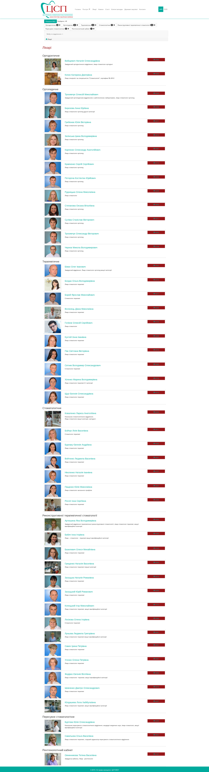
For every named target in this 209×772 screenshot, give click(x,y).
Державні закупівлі (130, 9)
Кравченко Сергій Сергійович (79, 163)
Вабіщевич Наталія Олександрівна (82, 60)
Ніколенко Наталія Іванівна (78, 472)
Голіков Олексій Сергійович (78, 322)
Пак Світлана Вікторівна (77, 350)
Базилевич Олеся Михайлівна (80, 549)
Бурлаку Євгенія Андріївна (78, 444)
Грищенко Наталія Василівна (79, 563)
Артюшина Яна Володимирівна (80, 520)
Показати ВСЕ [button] (51, 21)
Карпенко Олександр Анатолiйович (82, 149)
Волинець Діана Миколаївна (79, 308)
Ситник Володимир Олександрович (83, 365)
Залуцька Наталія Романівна (79, 577)
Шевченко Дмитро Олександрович (82, 687)
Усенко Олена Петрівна (76, 659)
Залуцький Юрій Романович (79, 591)
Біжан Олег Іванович (75, 266)
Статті (107, 9)
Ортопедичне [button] (69, 25)
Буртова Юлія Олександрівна (80, 721)
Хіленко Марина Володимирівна (81, 379)
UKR (160, 9)
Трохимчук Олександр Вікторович (82, 233)
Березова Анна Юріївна (77, 108)
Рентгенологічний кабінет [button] (82, 29)
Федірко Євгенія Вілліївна (78, 673)
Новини (101, 9)
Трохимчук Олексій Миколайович (81, 94)
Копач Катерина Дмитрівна (78, 74)
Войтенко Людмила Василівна (80, 458)
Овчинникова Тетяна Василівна (80, 755)
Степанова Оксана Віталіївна (79, 205)
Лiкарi (94, 9)
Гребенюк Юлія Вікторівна (78, 122)
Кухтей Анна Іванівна (75, 337)
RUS (165, 9)
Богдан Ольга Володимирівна (80, 280)
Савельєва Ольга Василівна (79, 735)
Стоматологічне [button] (105, 25)
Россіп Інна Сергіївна (75, 500)
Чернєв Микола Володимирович (81, 247)
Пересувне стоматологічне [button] (55, 29)
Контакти (142, 9)
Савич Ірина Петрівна (76, 646)
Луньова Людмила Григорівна (80, 633)
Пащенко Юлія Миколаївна (78, 486)
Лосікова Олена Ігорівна (77, 619)
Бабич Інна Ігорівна (74, 534)
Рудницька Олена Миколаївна (80, 191)
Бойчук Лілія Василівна (76, 430)
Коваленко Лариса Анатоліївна (80, 413)
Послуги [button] (85, 9)
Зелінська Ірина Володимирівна (81, 136)
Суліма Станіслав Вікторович (79, 219)
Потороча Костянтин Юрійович (80, 178)
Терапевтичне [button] (87, 25)
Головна (78, 9)
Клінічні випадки (117, 9)
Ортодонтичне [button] (52, 25)
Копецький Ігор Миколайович (79, 605)
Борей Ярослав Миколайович (80, 294)
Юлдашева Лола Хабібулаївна (80, 702)
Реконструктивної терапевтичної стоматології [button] (135, 25)
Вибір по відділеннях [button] (54, 34)
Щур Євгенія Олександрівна (79, 393)
